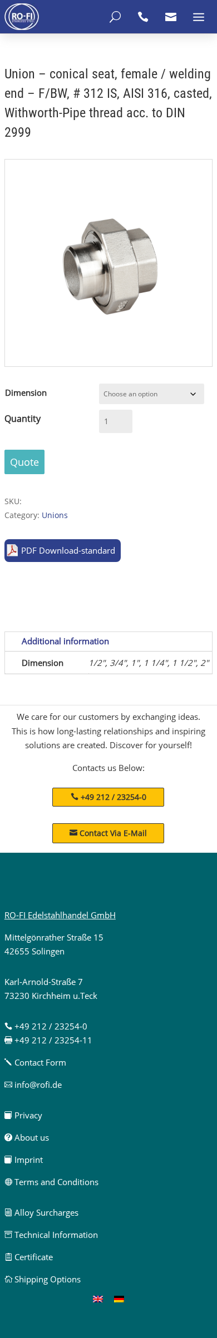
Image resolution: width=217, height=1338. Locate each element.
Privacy (23, 1115)
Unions (55, 515)
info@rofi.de (33, 1084)
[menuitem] (97, 1298)
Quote (24, 462)
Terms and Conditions (51, 1181)
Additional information (65, 640)
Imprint (23, 1159)
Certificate (28, 1256)
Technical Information (51, 1234)
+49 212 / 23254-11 (48, 1040)
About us (26, 1137)
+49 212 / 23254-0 (113, 797)
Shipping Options (42, 1279)
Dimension (26, 392)
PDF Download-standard (68, 550)
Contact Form (35, 1062)
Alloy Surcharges (41, 1212)
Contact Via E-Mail (108, 833)
